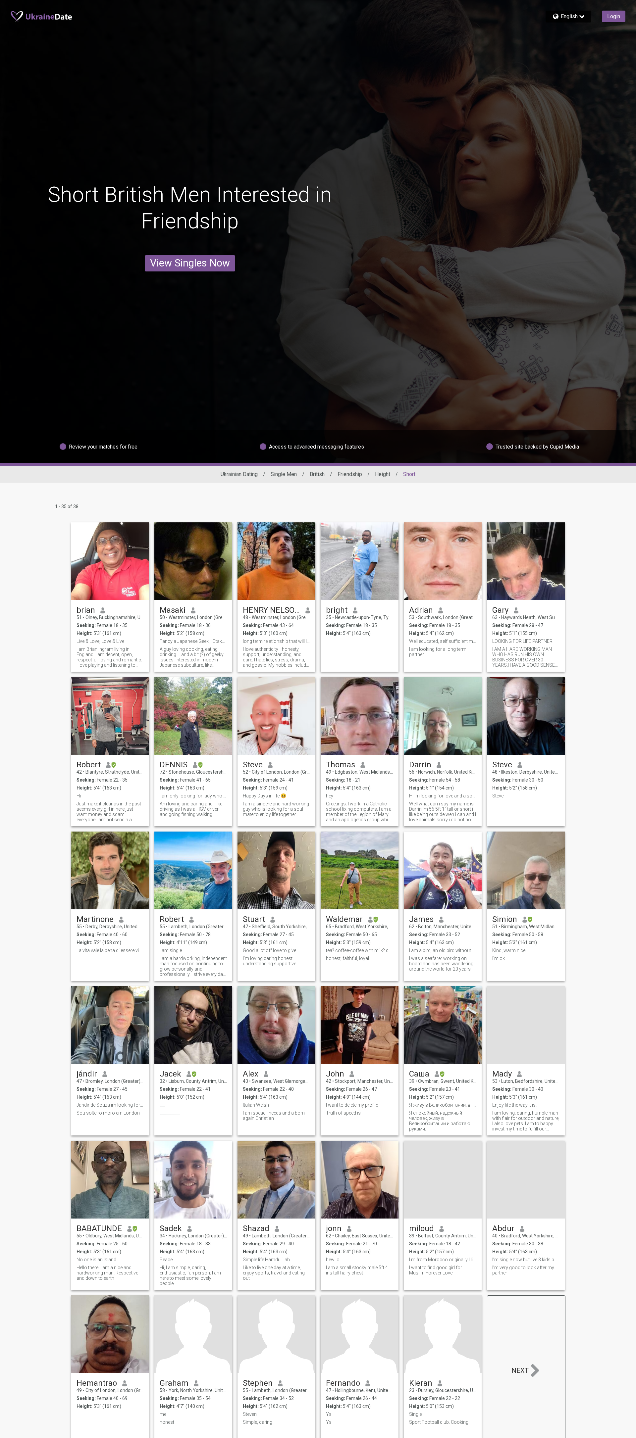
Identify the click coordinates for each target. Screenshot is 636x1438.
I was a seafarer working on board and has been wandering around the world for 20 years (441, 964)
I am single (171, 950)
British (317, 474)
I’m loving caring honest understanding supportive (269, 961)
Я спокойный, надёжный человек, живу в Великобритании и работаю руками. (439, 1120)
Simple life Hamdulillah (266, 1259)
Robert (89, 764)
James (421, 919)
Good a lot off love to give (269, 950)
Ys (329, 1414)
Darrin (420, 764)
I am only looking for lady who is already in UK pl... (193, 795)
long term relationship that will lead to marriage (276, 641)
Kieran (420, 1383)
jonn (334, 1228)
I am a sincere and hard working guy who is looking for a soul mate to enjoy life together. (276, 809)
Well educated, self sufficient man (442, 641)
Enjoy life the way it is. (514, 1105)
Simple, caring (257, 1422)
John (335, 1073)
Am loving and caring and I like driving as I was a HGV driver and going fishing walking (191, 809)
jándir (87, 1073)
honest (167, 1422)
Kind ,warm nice (508, 950)
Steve (253, 764)
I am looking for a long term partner (437, 652)
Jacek (170, 1073)
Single (415, 1414)
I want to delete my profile (352, 1105)
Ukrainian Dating (239, 474)
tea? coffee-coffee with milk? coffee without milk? (359, 950)
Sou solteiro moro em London (108, 1113)
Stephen (258, 1383)
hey (329, 795)
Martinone (95, 919)
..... (162, 1105)
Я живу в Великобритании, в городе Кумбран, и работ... (442, 1105)
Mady (502, 1073)
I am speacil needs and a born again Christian (274, 1115)
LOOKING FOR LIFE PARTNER (522, 641)
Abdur (503, 1228)
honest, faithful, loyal (347, 958)
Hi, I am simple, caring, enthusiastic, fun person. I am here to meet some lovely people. (190, 1275)
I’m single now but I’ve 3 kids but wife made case (525, 1259)
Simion (504, 919)
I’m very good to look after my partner (523, 1270)
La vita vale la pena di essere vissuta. (110, 950)
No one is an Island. (97, 1259)
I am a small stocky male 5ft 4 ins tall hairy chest (357, 1270)
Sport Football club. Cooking (438, 1422)
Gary (500, 610)
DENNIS (173, 764)
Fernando (343, 1383)
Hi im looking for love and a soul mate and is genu (442, 795)
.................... (170, 1113)
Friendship (350, 474)
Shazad (256, 1228)
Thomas (340, 764)
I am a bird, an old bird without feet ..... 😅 (442, 950)
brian (86, 610)
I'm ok (498, 958)
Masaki (173, 610)
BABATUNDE (99, 1228)
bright (336, 610)
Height (382, 474)
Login (613, 16)
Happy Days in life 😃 (264, 795)
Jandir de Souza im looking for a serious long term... (110, 1105)
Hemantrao (97, 1383)
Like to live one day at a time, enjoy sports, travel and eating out (274, 1273)
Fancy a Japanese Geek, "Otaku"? (193, 641)
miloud (421, 1228)
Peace (166, 1259)
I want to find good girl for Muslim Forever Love (435, 1270)
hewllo (333, 1259)
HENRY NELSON (271, 610)
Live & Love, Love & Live (100, 641)
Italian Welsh (256, 1105)
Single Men (284, 474)
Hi (79, 795)
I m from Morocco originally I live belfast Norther (442, 1259)
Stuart (254, 919)
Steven (250, 1414)
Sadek (171, 1228)
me (163, 1414)
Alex (250, 1073)
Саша (419, 1073)
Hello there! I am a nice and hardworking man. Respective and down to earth (107, 1273)
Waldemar (344, 919)
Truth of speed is (343, 1113)
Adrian (421, 610)
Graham (174, 1383)
